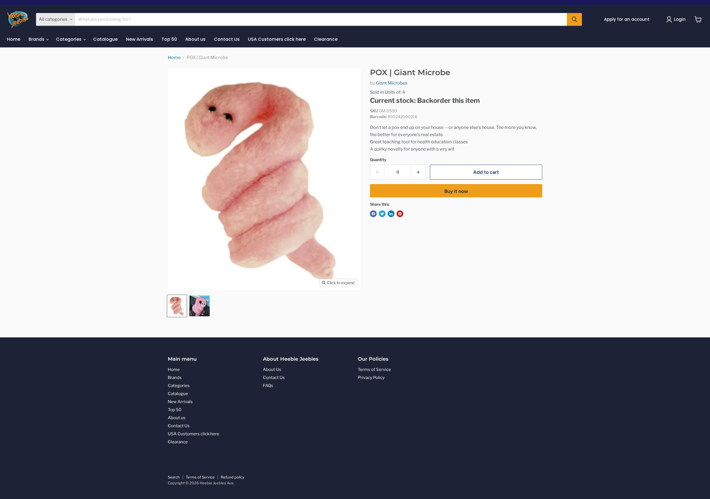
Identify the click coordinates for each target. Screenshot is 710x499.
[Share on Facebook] (373, 213)
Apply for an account (627, 19)
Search (174, 477)
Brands (37, 39)
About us (195, 39)
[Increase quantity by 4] (418, 172)
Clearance (326, 39)
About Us (272, 369)
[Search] (574, 19)
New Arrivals (139, 39)
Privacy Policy (371, 377)
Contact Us (227, 39)
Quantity (378, 159)
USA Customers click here (277, 39)
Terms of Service (374, 369)
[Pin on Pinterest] (400, 213)
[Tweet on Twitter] (382, 213)
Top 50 (169, 39)
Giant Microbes (391, 83)
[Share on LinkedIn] (391, 213)
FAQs (268, 385)
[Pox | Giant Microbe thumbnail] (177, 306)
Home (13, 39)
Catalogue (105, 39)
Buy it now (456, 191)
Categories (69, 39)
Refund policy (232, 477)
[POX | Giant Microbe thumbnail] (199, 306)
